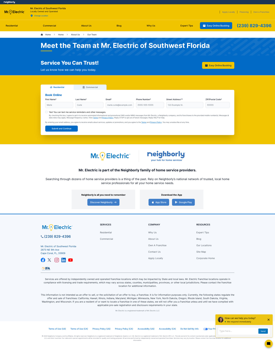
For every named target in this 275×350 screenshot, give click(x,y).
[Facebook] (43, 260)
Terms (95, 118)
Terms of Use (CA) (79, 329)
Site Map (201, 251)
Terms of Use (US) (57, 329)
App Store (160, 202)
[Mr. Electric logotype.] (110, 156)
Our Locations (204, 245)
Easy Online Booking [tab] (218, 25)
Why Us (152, 232)
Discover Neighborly (101, 202)
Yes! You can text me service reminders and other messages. (77, 112)
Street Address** (174, 99)
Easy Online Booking (220, 65)
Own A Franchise (157, 245)
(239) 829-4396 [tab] (254, 25)
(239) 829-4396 (57, 236)
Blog (198, 238)
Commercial (92, 87)
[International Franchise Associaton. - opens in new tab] (46, 268)
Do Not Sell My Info (189, 329)
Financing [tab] (244, 12)
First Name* (50, 99)
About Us (153, 238)
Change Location (41, 16)
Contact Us (154, 251)
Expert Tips (202, 232)
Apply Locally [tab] (228, 12)
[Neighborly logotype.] (166, 156)
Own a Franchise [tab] (261, 12)
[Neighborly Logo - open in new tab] (9, 2)
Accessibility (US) (146, 329)
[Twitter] (50, 260)
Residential (58, 87)
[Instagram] (56, 260)
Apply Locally (155, 258)
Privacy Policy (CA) (124, 329)
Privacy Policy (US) (101, 329)
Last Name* (81, 99)
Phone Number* (143, 99)
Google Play (185, 202)
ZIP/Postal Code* (214, 99)
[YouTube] (70, 260)
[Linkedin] (63, 260)
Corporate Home (205, 258)
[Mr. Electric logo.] (14, 12)
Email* (109, 99)
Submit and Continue (61, 128)
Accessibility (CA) (167, 329)
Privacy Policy (107, 118)
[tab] (86, 25)
